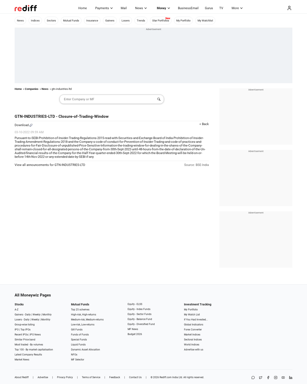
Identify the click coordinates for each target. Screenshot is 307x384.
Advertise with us (193, 349)
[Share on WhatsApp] (253, 378)
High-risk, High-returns (83, 314)
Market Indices (192, 334)
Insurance (92, 20)
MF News (133, 329)
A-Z (16, 309)
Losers (126, 20)
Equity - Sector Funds (139, 314)
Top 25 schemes (80, 309)
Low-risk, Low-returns (82, 324)
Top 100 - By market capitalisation (34, 349)
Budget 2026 (135, 334)
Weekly (37, 314)
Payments (102, 8)
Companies (31, 88)
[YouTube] (283, 378)
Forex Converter (193, 329)
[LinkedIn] (290, 378)
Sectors (51, 20)
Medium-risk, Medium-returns (87, 319)
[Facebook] (268, 378)
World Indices (191, 344)
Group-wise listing (25, 324)
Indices (35, 20)
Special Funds (79, 339)
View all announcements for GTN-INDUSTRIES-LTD (50, 165)
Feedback (114, 377)
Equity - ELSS (135, 304)
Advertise (43, 377)
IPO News (35, 334)
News (139, 8)
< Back (204, 124)
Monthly (47, 314)
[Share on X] (260, 378)
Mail (124, 8)
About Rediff (22, 377)
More (235, 8)
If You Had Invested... (196, 319)
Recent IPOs (21, 334)
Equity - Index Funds (139, 309)
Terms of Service (91, 377)
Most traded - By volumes (29, 344)
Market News (22, 359)
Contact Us (135, 377)
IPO (17, 329)
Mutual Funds (71, 20)
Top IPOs (25, 329)
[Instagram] (275, 378)
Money (161, 8)
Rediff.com (166, 377)
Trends (141, 20)
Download (22, 125)
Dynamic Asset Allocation (85, 349)
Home (82, 8)
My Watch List (192, 314)
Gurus (209, 8)
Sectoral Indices (193, 339)
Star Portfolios (160, 20)
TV (221, 8)
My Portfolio (183, 20)
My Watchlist (205, 20)
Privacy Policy (65, 377)
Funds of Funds (80, 334)
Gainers (109, 20)
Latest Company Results (28, 354)
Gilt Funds (76, 329)
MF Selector (77, 359)
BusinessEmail (188, 8)
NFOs (74, 354)
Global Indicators (193, 324)
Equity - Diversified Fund (141, 324)
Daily (28, 314)
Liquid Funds (78, 344)
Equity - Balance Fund (140, 319)
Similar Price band (25, 339)
